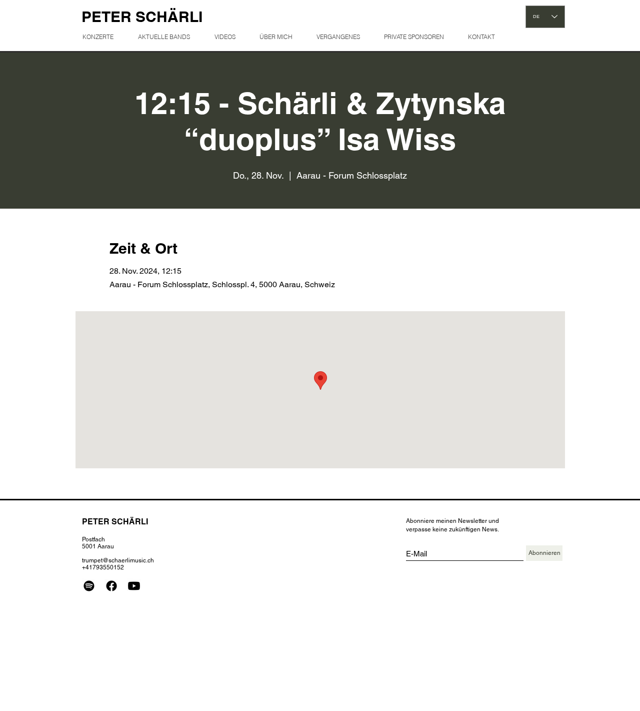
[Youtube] (134, 586)
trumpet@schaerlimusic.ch (118, 560)
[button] (342, 37)
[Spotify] (89, 586)
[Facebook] (111, 586)
